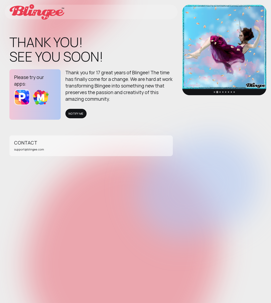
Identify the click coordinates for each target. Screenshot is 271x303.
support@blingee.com (29, 149)
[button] (214, 92)
